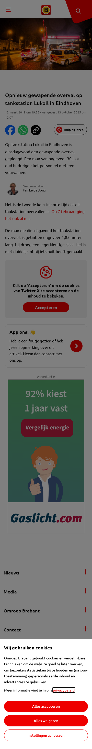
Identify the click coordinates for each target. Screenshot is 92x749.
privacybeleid (64, 690)
